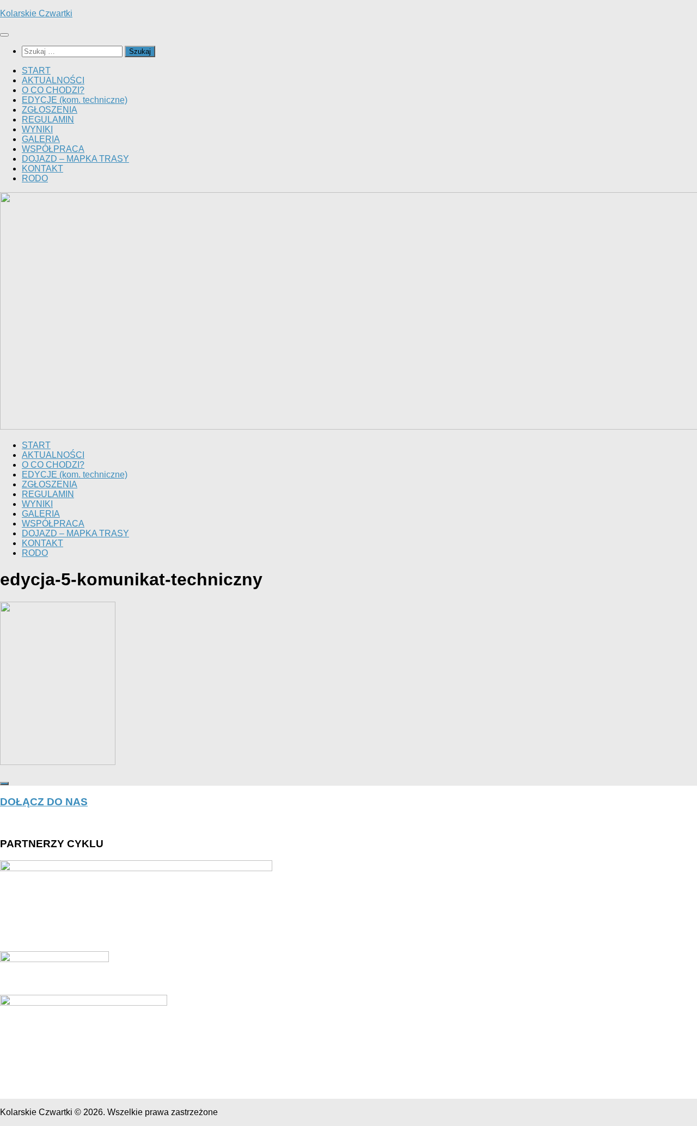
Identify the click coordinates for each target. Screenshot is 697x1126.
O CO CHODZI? (53, 90)
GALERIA (41, 139)
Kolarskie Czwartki (36, 13)
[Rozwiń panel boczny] (4, 783)
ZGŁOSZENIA (49, 109)
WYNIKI (37, 129)
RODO (35, 178)
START (36, 70)
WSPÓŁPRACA (53, 149)
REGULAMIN (48, 119)
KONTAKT (42, 168)
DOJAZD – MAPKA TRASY (75, 158)
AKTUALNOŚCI (53, 80)
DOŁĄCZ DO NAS (44, 801)
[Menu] (4, 34)
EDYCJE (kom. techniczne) (74, 100)
